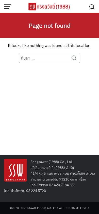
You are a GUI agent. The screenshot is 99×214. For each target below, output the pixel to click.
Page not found (50, 25)
